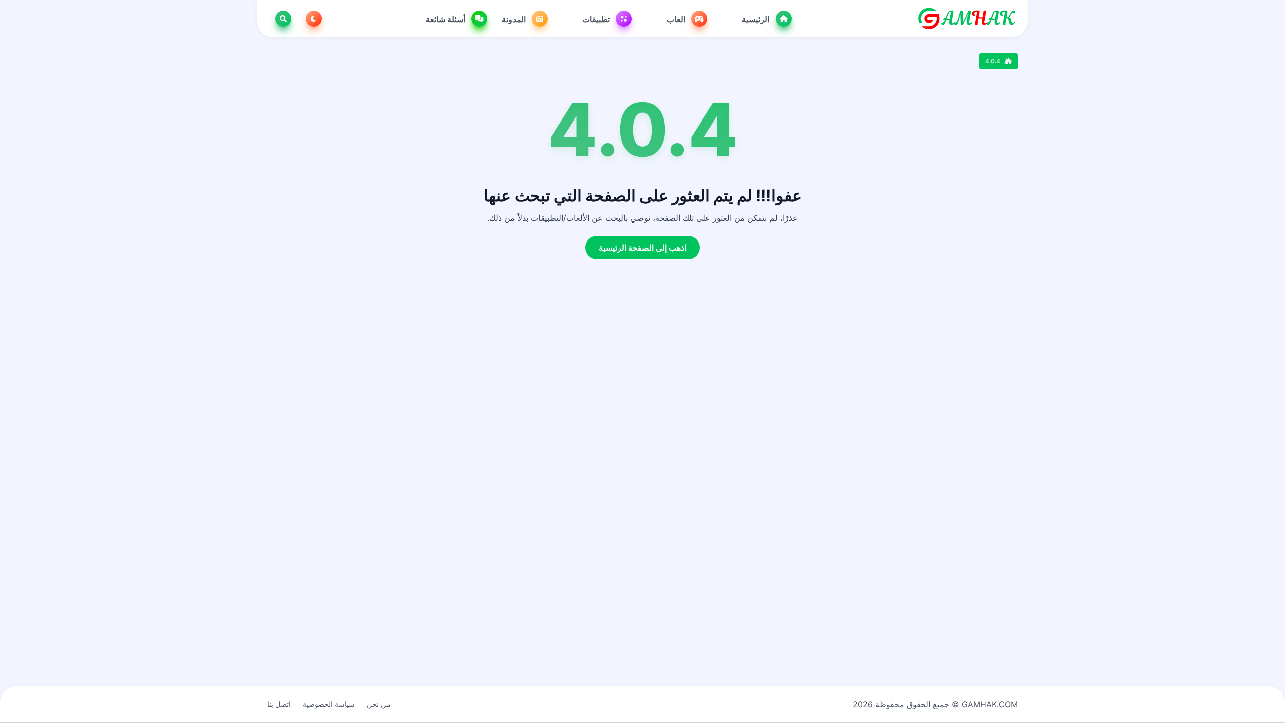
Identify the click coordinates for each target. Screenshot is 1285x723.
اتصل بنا (279, 704)
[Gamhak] (966, 18)
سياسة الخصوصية (329, 704)
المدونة (515, 19)
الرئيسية (757, 19)
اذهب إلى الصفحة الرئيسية (642, 248)
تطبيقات (597, 19)
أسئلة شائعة (446, 19)
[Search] (281, 19)
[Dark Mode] (312, 19)
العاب (677, 19)
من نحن (379, 704)
